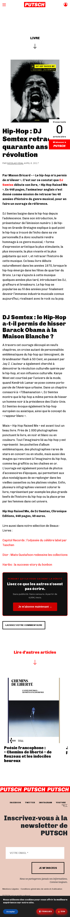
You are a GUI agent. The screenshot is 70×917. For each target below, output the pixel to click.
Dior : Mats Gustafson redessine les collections (35, 555)
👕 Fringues (45, 911)
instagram (45, 802)
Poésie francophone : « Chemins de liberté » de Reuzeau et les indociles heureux (28, 754)
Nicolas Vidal (15, 163)
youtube (61, 802)
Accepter (10, 911)
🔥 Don (61, 911)
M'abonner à (59, 142)
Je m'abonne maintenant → (35, 606)
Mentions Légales (10, 889)
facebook (15, 802)
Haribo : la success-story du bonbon (27, 564)
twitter (30, 802)
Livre (35, 38)
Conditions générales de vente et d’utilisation (41, 889)
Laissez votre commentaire (23, 625)
